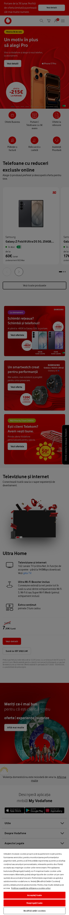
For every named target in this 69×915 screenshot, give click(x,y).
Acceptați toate (34, 895)
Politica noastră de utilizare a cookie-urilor (31, 888)
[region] (34, 881)
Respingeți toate (34, 903)
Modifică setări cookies (35, 910)
